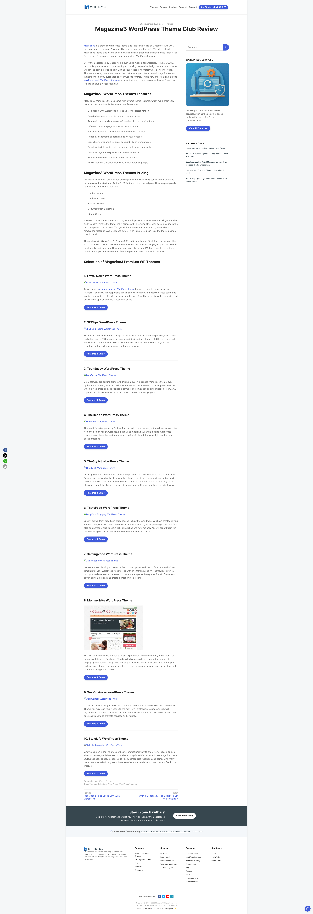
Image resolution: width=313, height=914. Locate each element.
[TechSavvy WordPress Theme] (100, 375)
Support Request (192, 882)
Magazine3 (89, 46)
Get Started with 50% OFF (213, 7)
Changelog (139, 870)
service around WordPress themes (101, 80)
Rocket (147, 909)
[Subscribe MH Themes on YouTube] (167, 896)
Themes (154, 7)
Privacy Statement (167, 861)
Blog (187, 868)
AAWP (213, 854)
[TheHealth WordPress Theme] (100, 421)
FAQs (188, 875)
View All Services (198, 128)
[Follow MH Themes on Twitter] (163, 896)
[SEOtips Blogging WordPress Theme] (103, 329)
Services (173, 7)
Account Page (191, 864)
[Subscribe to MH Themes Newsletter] (171, 896)
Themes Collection (98, 784)
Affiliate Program (166, 868)
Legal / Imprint (165, 857)
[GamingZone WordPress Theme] (101, 561)
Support (183, 7)
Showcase (138, 867)
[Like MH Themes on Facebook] (159, 896)
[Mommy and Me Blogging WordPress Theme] (113, 649)
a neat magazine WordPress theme (116, 289)
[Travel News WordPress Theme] (100, 282)
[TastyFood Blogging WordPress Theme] (104, 514)
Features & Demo (96, 307)
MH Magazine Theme (143, 860)
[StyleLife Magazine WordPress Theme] (104, 745)
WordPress (113, 784)
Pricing (163, 7)
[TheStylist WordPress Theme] (99, 468)
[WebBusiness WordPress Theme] (101, 699)
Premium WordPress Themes (142, 855)
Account (193, 7)
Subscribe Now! (184, 815)
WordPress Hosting (193, 861)
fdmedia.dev (216, 861)
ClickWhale (215, 857)
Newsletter (164, 854)
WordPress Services (193, 857)
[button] (5, 450)
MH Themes (167, 24)
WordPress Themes (104, 781)
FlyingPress (169, 909)
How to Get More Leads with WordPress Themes (206, 148)
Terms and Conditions (168, 864)
